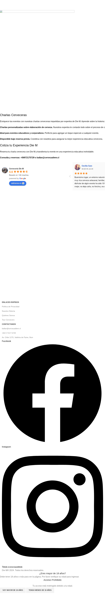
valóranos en (16, 183)
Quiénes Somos (8, 315)
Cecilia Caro (87, 165)
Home (4, 8)
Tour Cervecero (8, 320)
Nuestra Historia (8, 311)
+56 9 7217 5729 (9, 333)
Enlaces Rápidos (10, 302)
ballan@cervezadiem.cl (11, 328)
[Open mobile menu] (3, 3)
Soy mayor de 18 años (13, 590)
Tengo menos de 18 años (40, 590)
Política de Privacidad (10, 307)
